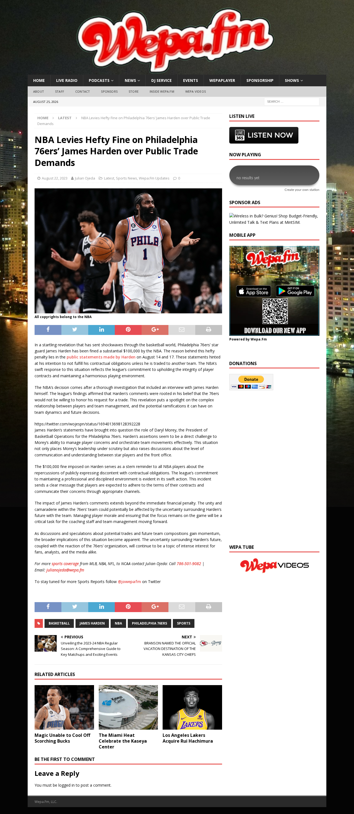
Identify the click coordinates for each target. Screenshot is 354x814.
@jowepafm (129, 581)
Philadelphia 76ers (149, 623)
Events (190, 80)
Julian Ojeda (85, 178)
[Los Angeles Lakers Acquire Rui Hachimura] (192, 707)
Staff (59, 91)
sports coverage (65, 563)
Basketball (59, 623)
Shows (292, 80)
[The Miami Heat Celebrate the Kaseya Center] (128, 707)
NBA (118, 623)
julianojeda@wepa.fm (65, 570)
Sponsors (109, 91)
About (38, 91)
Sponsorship (260, 80)
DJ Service (161, 80)
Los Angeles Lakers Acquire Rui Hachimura (188, 738)
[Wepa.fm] (174, 71)
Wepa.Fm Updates (154, 178)
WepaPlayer (222, 80)
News (130, 80)
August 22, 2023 (54, 178)
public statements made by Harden (102, 357)
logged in (66, 785)
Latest (109, 178)
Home (39, 80)
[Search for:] (291, 101)
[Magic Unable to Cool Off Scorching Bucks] (64, 707)
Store (134, 91)
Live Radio (66, 80)
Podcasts (99, 80)
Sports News (126, 178)
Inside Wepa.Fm (162, 91)
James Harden (92, 623)
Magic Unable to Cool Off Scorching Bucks (62, 738)
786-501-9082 (189, 563)
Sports (183, 623)
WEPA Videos (195, 91)
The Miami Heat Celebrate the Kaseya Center (123, 741)
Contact (82, 91)
